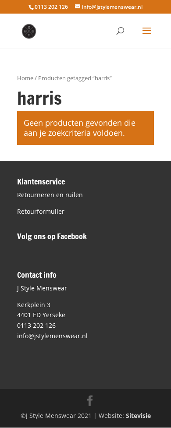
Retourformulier (40, 211)
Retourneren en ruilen (50, 195)
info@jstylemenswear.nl (52, 336)
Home (25, 78)
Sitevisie (138, 415)
